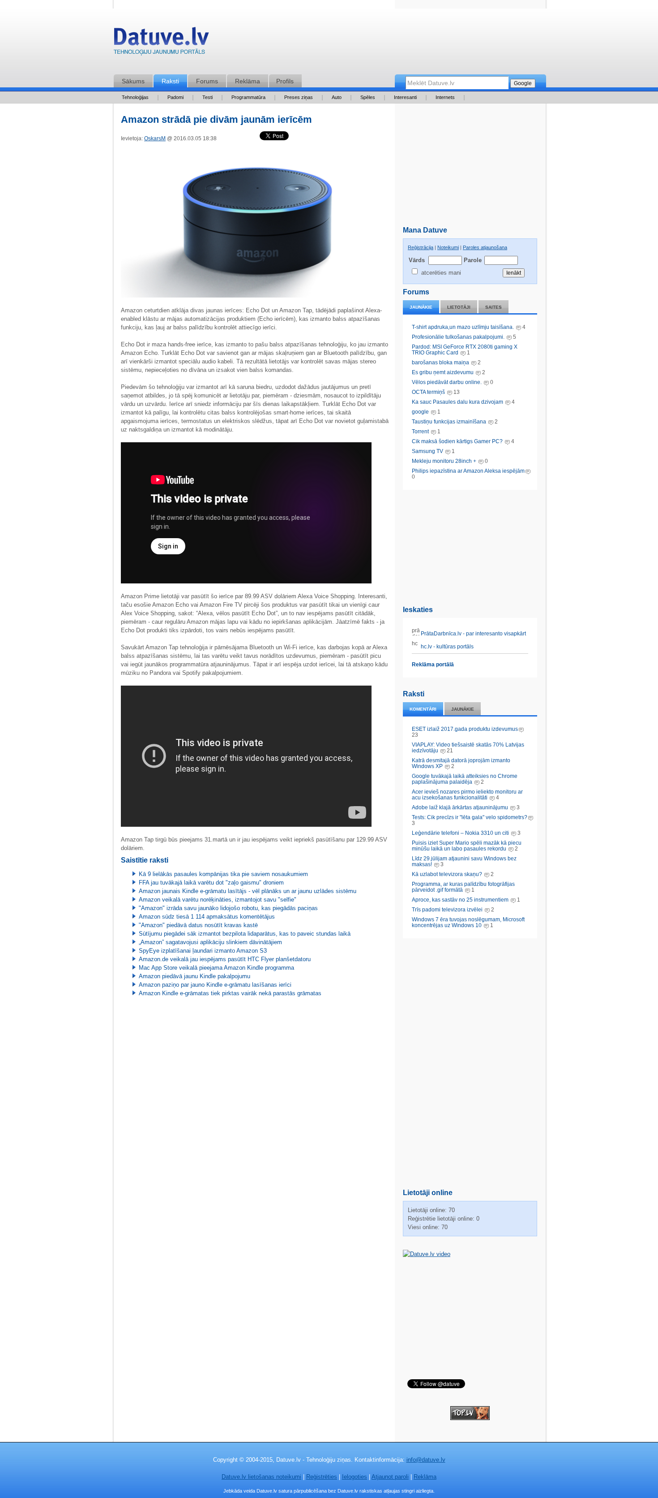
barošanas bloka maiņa (440, 362)
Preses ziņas (298, 97)
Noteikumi (448, 247)
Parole (472, 260)
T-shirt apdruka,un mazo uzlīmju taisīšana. (463, 327)
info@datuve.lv (425, 1459)
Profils (285, 81)
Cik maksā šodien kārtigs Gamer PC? (457, 441)
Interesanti (405, 97)
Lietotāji (458, 307)
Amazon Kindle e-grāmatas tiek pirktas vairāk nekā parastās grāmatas (230, 993)
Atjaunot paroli (390, 1476)
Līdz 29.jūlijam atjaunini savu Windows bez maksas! (464, 861)
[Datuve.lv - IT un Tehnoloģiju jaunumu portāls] (161, 43)
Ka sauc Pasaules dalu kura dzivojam (457, 402)
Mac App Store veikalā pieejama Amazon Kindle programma (216, 967)
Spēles (367, 97)
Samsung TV (428, 451)
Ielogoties (354, 1476)
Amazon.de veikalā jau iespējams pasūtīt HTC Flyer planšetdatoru (225, 959)
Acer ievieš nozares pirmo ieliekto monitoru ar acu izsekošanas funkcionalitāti (467, 795)
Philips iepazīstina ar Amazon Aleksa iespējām (468, 471)
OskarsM (155, 138)
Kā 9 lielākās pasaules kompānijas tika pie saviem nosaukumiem (223, 874)
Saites (493, 307)
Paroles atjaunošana (485, 247)
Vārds (417, 260)
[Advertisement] (470, 546)
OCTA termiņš (429, 392)
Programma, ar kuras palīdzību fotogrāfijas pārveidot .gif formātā (463, 887)
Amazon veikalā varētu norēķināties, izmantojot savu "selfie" (217, 899)
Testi (207, 97)
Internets (445, 97)
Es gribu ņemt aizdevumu (443, 372)
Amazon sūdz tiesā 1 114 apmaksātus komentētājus (207, 916)
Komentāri (423, 709)
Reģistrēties (321, 1476)
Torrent (420, 431)
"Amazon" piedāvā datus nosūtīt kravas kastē (198, 925)
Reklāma (247, 81)
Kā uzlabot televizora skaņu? (447, 874)
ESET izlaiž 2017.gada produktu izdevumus (465, 729)
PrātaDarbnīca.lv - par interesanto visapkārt (472, 633)
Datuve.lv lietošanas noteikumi (261, 1476)
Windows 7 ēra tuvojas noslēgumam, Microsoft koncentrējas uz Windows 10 (468, 922)
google (420, 412)
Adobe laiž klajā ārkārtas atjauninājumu (460, 807)
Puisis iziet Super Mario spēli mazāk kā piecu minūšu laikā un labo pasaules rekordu (466, 846)
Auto (337, 97)
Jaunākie (421, 307)
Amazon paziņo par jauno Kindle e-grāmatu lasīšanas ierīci (215, 984)
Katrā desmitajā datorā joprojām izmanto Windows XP (461, 763)
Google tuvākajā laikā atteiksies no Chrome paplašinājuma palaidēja (464, 779)
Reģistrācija (420, 247)
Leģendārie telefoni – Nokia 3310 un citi (460, 833)
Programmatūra (248, 97)
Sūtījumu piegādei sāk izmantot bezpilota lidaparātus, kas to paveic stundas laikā (244, 933)
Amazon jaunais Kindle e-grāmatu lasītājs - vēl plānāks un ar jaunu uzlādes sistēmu (247, 891)
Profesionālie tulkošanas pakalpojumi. (459, 337)
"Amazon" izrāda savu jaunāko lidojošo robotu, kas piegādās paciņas (228, 908)
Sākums (133, 81)
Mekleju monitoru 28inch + (444, 461)
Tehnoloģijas (135, 97)
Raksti (170, 81)
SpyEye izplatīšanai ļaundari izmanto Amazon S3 (203, 950)
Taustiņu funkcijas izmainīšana (449, 422)
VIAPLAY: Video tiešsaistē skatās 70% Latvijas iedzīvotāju (468, 748)
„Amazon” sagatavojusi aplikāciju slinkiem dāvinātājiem (210, 942)
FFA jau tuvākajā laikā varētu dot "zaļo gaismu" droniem (211, 882)
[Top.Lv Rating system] (470, 1418)
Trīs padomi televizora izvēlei (447, 910)
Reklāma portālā (433, 664)
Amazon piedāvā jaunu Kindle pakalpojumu (194, 976)
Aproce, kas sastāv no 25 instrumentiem (460, 900)
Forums (207, 81)
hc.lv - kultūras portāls (446, 646)
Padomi (175, 97)
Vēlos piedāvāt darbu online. (447, 382)
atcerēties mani (441, 272)
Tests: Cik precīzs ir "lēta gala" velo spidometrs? (469, 817)
